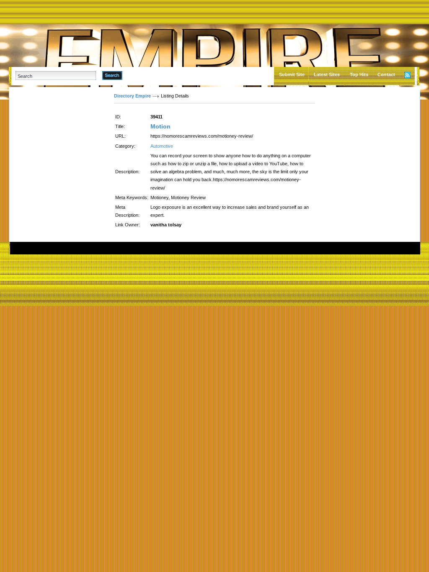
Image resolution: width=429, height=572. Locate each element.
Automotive (161, 146)
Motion (160, 126)
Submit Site (292, 74)
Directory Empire (132, 95)
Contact (386, 74)
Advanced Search (144, 75)
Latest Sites (327, 74)
